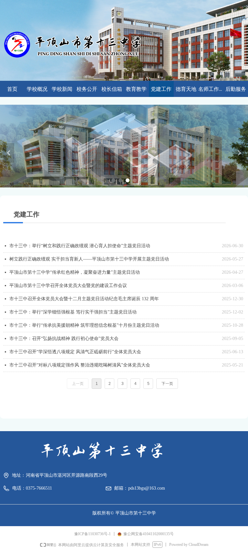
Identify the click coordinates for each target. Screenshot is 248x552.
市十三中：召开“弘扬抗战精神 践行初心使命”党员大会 (64, 338)
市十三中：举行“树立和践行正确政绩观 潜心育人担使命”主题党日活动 (79, 245)
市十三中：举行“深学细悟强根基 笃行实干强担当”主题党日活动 (73, 312)
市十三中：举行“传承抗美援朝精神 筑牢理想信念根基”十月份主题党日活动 (84, 325)
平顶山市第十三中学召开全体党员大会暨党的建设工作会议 (68, 285)
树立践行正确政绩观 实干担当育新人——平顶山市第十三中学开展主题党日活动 (89, 259)
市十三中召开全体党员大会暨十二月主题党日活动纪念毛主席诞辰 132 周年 (84, 298)
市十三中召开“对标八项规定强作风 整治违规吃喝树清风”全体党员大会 (79, 365)
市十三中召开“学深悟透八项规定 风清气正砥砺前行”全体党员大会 (75, 351)
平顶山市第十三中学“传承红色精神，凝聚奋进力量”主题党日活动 (74, 272)
